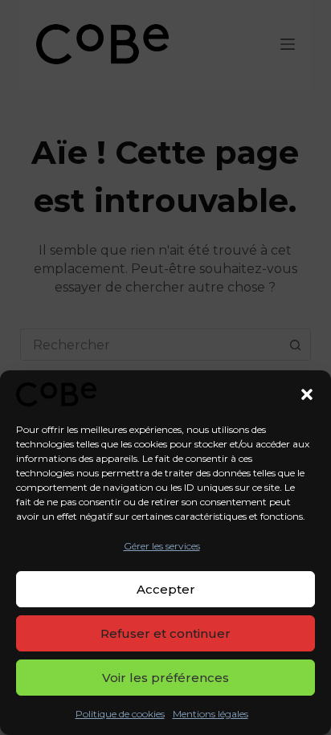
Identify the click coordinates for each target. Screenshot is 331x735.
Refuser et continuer (165, 633)
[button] (307, 394)
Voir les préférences (165, 677)
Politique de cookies (120, 714)
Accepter (166, 589)
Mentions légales (210, 714)
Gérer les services (162, 546)
